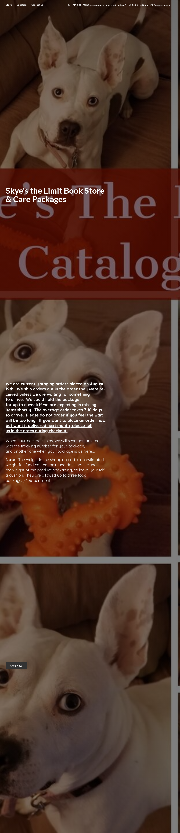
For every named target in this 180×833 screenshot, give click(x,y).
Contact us (37, 5)
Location (22, 5)
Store (9, 5)
